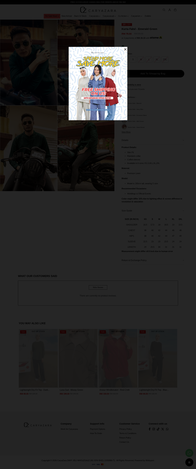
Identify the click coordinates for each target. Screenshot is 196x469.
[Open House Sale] (98, 83)
